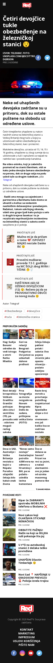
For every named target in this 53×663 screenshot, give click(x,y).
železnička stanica (28, 317)
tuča (8, 317)
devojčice (33, 311)
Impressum (26, 637)
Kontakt (26, 629)
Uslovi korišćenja (26, 641)
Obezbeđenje (13, 311)
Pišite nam (26, 645)
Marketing (26, 633)
